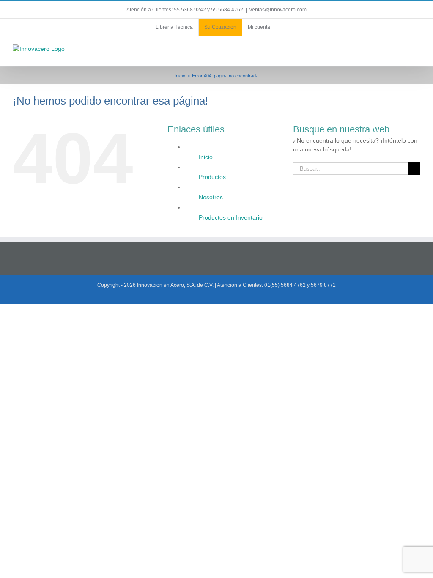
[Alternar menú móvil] (417, 53)
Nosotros (211, 197)
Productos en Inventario (231, 217)
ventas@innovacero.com (278, 10)
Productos (212, 176)
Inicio (206, 157)
